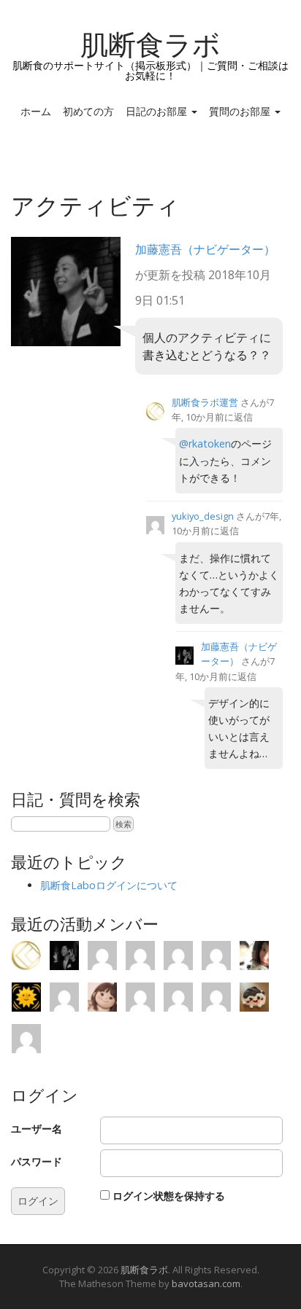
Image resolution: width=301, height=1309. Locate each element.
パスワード (36, 1161)
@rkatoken (205, 443)
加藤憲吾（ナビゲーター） (205, 249)
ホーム (35, 111)
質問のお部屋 (241, 111)
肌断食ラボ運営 (205, 402)
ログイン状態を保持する (169, 1196)
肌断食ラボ (150, 44)
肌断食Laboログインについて (109, 885)
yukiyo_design (203, 516)
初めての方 (88, 111)
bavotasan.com (206, 1283)
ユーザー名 (36, 1129)
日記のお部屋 (158, 111)
